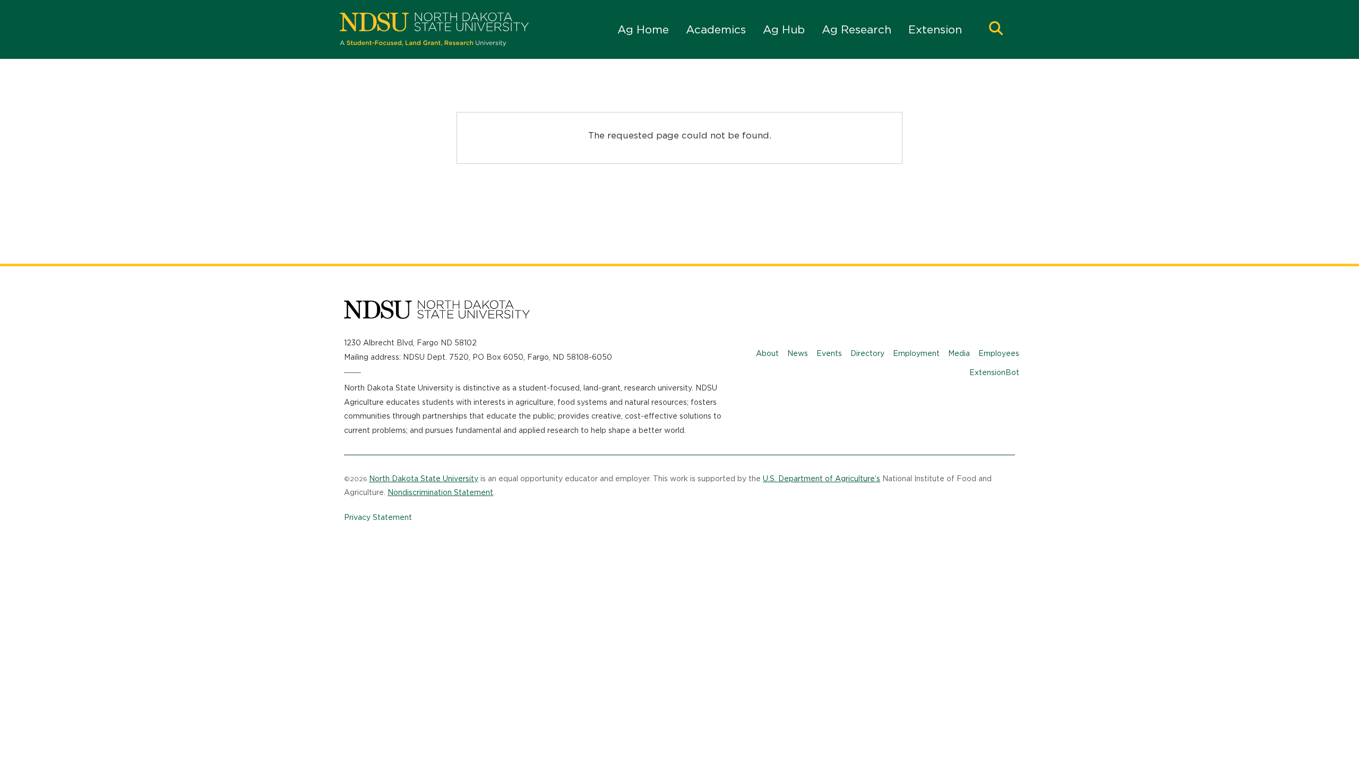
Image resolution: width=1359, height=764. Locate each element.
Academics (716, 29)
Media (959, 353)
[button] (996, 29)
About (767, 353)
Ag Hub (784, 29)
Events (829, 353)
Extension (935, 29)
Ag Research (856, 29)
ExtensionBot (994, 372)
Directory (867, 353)
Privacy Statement (378, 517)
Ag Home (643, 29)
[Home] (434, 29)
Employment (916, 353)
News (797, 353)
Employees (998, 353)
